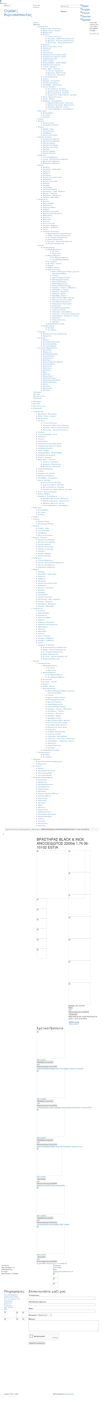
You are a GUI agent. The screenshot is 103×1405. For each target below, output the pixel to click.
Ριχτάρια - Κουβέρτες (50, 225)
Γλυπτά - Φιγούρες (49, 67)
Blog (5, 1309)
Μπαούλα (46, 183)
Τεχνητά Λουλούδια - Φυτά (52, 47)
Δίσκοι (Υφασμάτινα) (55, 239)
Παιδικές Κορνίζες (49, 153)
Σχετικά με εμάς (39, 406)
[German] (85, 16)
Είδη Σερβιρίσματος (55, 249)
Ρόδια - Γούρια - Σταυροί (51, 31)
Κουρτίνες (46, 217)
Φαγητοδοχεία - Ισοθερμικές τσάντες (65, 316)
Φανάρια (46, 45)
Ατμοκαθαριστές (49, 356)
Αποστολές (8, 1303)
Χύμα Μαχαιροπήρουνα (60, 259)
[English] (85, 9)
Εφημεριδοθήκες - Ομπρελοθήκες (55, 63)
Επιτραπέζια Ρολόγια (50, 125)
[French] (84, 13)
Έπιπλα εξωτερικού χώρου (52, 177)
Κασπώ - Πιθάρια (49, 99)
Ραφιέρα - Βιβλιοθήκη (50, 197)
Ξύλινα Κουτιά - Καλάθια (57, 89)
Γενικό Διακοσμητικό (50, 77)
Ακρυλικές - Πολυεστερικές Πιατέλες (61, 41)
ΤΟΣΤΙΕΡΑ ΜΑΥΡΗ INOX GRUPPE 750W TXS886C (53, 1224)
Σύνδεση (36, 7)
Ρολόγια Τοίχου (48, 123)
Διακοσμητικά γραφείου (51, 65)
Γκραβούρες (47, 133)
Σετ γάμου (46, 115)
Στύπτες (45, 384)
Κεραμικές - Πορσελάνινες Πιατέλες (61, 39)
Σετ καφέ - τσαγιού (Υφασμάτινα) (60, 241)
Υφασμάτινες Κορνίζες (51, 139)
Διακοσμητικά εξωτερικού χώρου (54, 55)
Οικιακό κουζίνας (49, 247)
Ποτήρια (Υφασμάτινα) (56, 243)
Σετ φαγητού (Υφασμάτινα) (57, 237)
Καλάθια (51, 328)
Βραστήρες (47, 360)
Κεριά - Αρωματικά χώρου (52, 97)
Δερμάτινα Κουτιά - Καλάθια (58, 91)
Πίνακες (41, 127)
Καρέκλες (46, 171)
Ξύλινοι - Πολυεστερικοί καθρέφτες (55, 159)
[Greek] (84, 6)
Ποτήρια (50, 265)
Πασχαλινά (47, 336)
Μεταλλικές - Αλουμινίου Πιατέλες (60, 43)
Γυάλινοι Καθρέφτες (50, 157)
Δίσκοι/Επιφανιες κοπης (56, 324)
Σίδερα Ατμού (48, 376)
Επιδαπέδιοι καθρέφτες (51, 163)
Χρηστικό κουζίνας (54, 270)
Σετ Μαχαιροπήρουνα (60, 257)
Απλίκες (46, 340)
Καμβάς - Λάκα (48, 129)
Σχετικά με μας (39, 396)
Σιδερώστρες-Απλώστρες (52, 380)
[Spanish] (85, 19)
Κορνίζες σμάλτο (49, 143)
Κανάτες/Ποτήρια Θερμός (61, 286)
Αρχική (35, 22)
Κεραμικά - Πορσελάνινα (57, 73)
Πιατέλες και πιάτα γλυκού (62, 300)
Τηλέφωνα (47, 49)
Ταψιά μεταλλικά (58, 310)
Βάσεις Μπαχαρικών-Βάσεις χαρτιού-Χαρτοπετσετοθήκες (65, 273)
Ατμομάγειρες (48, 358)
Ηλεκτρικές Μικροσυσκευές (48, 348)
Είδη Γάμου (42, 111)
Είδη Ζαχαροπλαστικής (60, 280)
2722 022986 (57, 1267)
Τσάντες (46, 51)
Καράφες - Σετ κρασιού (51, 81)
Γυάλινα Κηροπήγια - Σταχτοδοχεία (60, 109)
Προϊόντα (36, 24)
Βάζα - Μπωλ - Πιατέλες (51, 69)
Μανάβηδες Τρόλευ (59, 296)
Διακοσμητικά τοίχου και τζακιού (54, 57)
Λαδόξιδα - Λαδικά (59, 294)
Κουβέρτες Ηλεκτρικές (51, 211)
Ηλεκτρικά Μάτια (49, 364)
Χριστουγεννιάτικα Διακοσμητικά (55, 334)
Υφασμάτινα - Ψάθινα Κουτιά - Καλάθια (62, 95)
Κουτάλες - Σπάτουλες (60, 292)
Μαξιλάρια (47, 219)
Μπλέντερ (46, 374)
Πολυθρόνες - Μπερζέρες (52, 195)
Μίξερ (45, 372)
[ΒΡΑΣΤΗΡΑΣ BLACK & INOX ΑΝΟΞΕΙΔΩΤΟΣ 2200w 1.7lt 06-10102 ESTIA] (61, 874)
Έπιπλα (40, 165)
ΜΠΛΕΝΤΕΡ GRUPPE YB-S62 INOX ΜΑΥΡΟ (51, 1185)
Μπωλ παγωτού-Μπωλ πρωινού (63, 298)
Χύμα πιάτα (56, 253)
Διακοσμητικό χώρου (50, 59)
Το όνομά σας (34, 1295)
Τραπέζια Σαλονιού (50, 189)
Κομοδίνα (46, 167)
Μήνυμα (32, 1319)
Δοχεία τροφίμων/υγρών (61, 278)
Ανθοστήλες (47, 179)
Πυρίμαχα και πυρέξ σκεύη (62, 304)
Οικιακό (41, 245)
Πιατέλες (46, 35)
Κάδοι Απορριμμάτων (59, 284)
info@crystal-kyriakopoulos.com (63, 1271)
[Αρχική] (3, 3)
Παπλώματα (47, 205)
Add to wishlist (73, 1024)
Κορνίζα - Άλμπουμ (45, 137)
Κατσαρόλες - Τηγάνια (60, 290)
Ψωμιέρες (55, 322)
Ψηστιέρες (46, 390)
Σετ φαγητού (52, 261)
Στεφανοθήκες (48, 113)
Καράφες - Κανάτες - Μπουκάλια (64, 288)
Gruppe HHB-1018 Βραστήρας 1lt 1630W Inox (52, 1263)
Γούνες (45, 229)
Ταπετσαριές (48, 53)
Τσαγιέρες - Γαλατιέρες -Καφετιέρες (66, 314)
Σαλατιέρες (56, 306)
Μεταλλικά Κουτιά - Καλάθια (58, 93)
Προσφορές (37, 392)
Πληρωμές (8, 1305)
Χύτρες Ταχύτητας (59, 320)
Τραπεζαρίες (48, 187)
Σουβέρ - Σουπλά (53, 268)
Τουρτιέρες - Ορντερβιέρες (62, 312)
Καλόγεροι (47, 175)
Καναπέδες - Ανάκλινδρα (52, 169)
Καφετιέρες (47, 368)
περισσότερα (94, 34)
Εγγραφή (36, 5)
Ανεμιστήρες (47, 350)
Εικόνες (41, 119)
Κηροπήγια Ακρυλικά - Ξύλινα (58, 107)
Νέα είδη (36, 394)
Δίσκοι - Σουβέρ (48, 61)
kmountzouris (69, 1394)
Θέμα (31, 1308)
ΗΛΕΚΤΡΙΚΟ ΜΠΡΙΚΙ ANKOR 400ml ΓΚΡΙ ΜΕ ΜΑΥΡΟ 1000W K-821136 (59, 1147)
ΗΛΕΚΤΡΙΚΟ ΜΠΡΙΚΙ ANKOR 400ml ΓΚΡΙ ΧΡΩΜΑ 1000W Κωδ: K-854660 (60, 1069)
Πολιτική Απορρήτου (11, 1295)
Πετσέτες (46, 221)
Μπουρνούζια (47, 215)
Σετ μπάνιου (52, 330)
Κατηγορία (33, 1315)
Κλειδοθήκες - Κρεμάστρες (52, 85)
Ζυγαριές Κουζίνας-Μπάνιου (53, 362)
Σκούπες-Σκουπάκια (50, 382)
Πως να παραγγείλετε (12, 1299)
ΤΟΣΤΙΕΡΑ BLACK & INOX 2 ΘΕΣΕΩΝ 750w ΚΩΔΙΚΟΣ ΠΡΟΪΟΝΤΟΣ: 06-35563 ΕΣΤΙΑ (64, 1108)
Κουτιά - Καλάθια (49, 87)
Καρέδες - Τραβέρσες (51, 227)
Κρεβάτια (46, 173)
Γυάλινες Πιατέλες (55, 37)
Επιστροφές (8, 1301)
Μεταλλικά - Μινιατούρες (52, 29)
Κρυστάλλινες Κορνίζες (51, 141)
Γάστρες (55, 276)
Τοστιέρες (46, 386)
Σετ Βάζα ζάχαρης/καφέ (61, 308)
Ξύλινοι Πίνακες (48, 131)
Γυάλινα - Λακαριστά (55, 71)
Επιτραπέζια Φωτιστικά (51, 342)
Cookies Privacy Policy (11, 1297)
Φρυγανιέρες (48, 388)
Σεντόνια (46, 201)
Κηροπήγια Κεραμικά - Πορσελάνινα (61, 105)
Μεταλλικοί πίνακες (50, 135)
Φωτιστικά (41, 338)
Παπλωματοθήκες (49, 207)
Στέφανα (46, 117)
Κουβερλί (46, 209)
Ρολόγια (41, 121)
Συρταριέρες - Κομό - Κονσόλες (54, 191)
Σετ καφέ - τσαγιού (54, 263)
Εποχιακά (41, 332)
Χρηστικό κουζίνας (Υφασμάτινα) (59, 233)
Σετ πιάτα (55, 251)
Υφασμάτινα (42, 199)
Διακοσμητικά (43, 27)
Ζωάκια (45, 79)
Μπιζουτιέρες (48, 33)
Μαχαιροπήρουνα (54, 255)
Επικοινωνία (37, 398)
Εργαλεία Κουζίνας (59, 282)
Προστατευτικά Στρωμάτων (52, 213)
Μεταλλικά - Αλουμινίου (56, 75)
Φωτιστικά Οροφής (49, 346)
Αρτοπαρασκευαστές (50, 354)
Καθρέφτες (42, 155)
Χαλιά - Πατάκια (49, 223)
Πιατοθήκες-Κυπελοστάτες (61, 302)
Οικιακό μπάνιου (49, 326)
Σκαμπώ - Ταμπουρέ (50, 193)
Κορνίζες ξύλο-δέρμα (50, 83)
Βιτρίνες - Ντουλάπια (50, 181)
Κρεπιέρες (46, 370)
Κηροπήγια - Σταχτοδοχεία (52, 101)
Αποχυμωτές (47, 352)
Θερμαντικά (47, 366)
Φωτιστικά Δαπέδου (50, 344)
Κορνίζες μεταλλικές (50, 147)
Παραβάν (46, 185)
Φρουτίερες (56, 318)
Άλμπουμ (46, 149)
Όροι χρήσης (8, 1307)
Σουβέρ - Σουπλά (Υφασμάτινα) (59, 235)
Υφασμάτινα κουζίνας (51, 231)
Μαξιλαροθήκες (48, 203)
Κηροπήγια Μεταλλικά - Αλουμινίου (60, 103)
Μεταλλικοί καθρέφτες (51, 161)
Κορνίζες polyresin (49, 151)
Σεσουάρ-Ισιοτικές (49, 378)
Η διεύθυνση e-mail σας (38, 1302)
